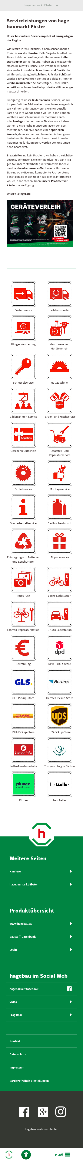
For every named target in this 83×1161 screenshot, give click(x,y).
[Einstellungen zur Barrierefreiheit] (26, 1155)
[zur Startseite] (41, 846)
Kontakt (15, 1041)
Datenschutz (18, 1054)
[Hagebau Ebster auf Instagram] (60, 1111)
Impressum (17, 1067)
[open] (62, 1154)
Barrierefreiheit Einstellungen (29, 1081)
